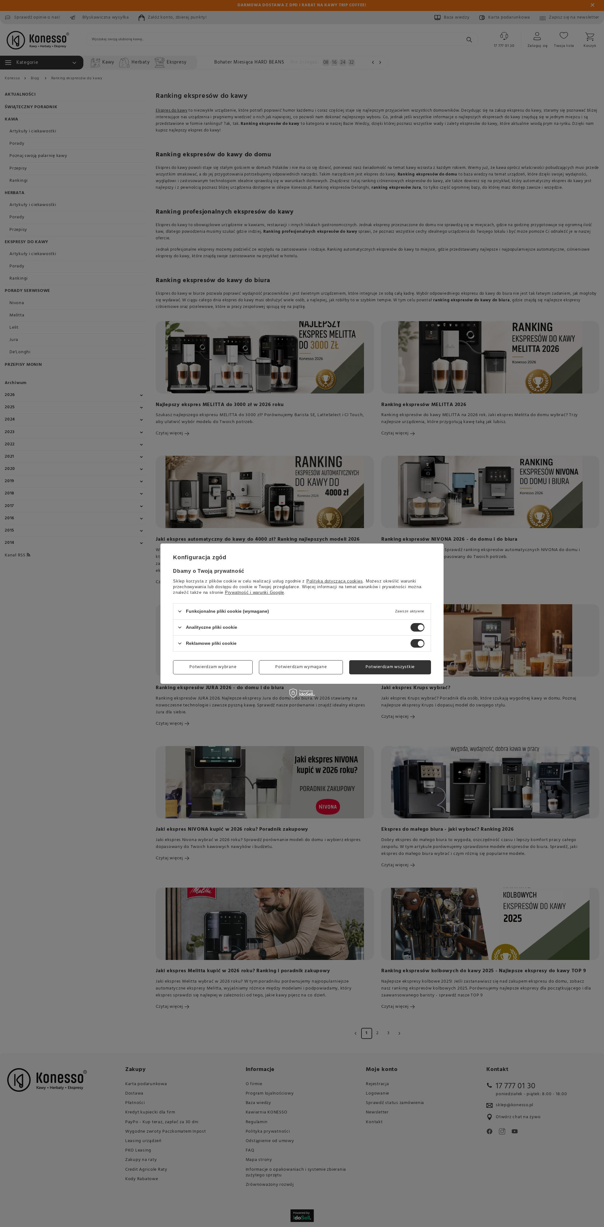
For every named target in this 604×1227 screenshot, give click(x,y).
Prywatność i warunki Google (254, 592)
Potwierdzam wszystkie (390, 667)
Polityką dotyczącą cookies (334, 580)
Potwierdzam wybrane (212, 667)
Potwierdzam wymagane (301, 667)
